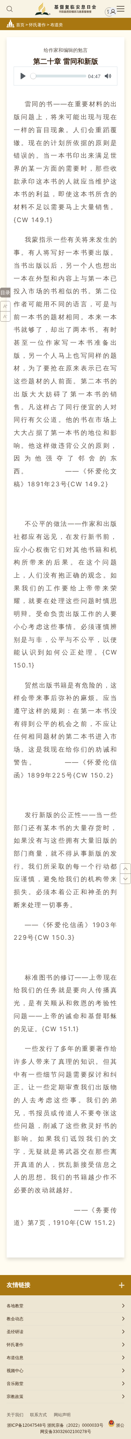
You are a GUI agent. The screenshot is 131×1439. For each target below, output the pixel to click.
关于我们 (15, 1414)
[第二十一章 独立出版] (125, 879)
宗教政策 (15, 1396)
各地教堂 (15, 1305)
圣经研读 (15, 1331)
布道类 (56, 24)
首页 (20, 24)
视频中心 (15, 1370)
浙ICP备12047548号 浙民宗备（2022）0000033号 (55, 1425)
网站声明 (62, 1414)
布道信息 (15, 1357)
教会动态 (15, 1318)
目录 (5, 292)
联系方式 (38, 1414)
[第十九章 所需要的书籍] (125, 869)
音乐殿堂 (15, 1383)
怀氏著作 (37, 24)
